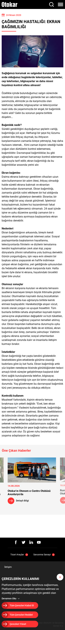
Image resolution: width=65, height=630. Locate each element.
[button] (60, 577)
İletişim (8, 567)
